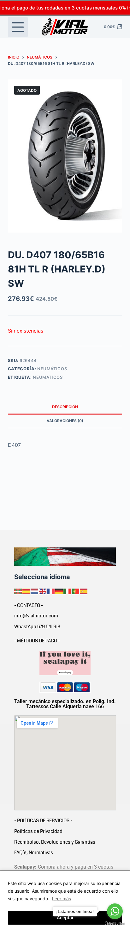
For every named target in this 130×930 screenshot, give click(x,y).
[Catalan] (26, 591)
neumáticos (48, 377)
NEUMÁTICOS (52, 368)
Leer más (61, 898)
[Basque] (18, 591)
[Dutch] (35, 591)
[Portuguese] (76, 591)
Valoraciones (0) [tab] (65, 420)
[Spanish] (84, 591)
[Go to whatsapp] (115, 911)
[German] (59, 591)
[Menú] (18, 27)
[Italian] (67, 591)
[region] (65, 900)
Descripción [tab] (65, 406)
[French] (51, 591)
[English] (43, 591)
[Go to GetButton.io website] (115, 923)
